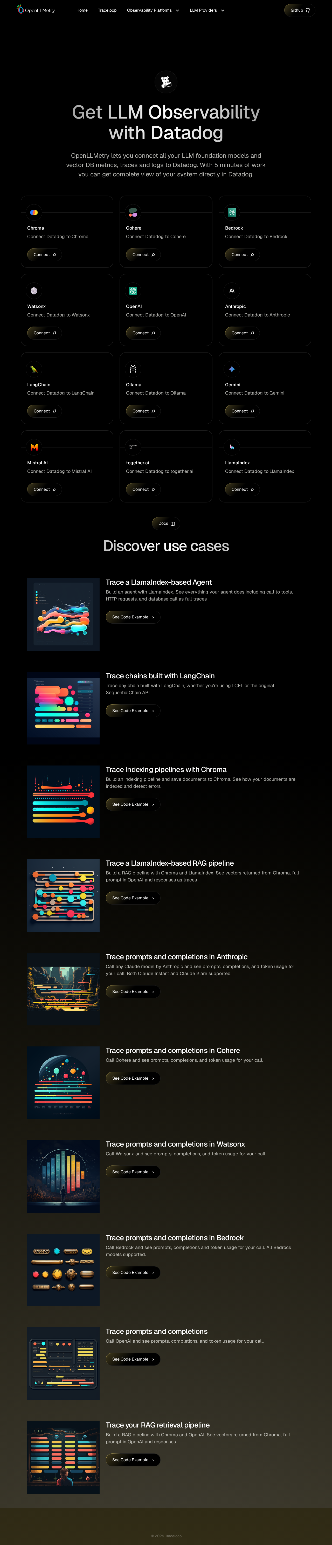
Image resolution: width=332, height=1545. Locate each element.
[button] (153, 10)
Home (82, 10)
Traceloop (107, 10)
